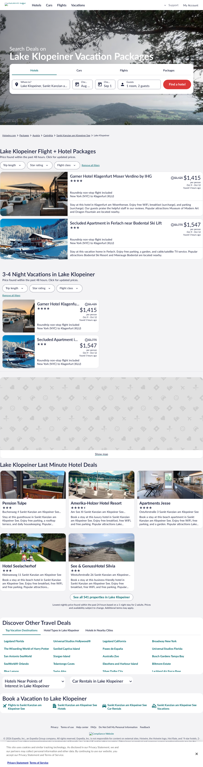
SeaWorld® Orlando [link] (16, 664)
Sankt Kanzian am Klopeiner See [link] (73, 135)
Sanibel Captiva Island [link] (66, 649)
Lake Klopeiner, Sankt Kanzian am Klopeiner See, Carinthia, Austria (45, 86)
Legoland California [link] (114, 641)
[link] (26, 707)
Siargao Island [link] (61, 656)
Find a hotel (177, 84)
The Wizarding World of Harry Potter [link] (26, 649)
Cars (49, 5)
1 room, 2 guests (137, 86)
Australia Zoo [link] (111, 656)
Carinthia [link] (48, 135)
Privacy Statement (18, 763)
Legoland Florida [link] (14, 641)
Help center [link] (82, 727)
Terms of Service (39, 763)
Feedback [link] (145, 727)
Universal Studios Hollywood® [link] (72, 641)
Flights (61, 5)
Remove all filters (91, 165)
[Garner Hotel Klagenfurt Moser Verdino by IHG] (135, 194)
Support (173, 5)
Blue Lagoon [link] (11, 671)
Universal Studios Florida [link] (167, 649)
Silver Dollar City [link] (113, 671)
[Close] (196, 754)
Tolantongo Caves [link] (64, 664)
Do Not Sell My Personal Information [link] (118, 727)
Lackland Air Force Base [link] (166, 671)
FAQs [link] (93, 727)
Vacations (78, 5)
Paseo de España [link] (113, 649)
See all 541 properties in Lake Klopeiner (101, 597)
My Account (190, 5)
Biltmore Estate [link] (161, 664)
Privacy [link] (54, 727)
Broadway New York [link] (164, 641)
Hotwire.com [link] (9, 135)
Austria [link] (36, 135)
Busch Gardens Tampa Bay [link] (168, 656)
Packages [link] (24, 135)
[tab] (34, 70)
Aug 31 (86, 86)
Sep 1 (108, 86)
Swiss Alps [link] (59, 671)
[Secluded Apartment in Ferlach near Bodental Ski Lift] (135, 239)
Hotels (36, 5)
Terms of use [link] (67, 727)
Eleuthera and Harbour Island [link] (120, 664)
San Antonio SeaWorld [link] (18, 656)
